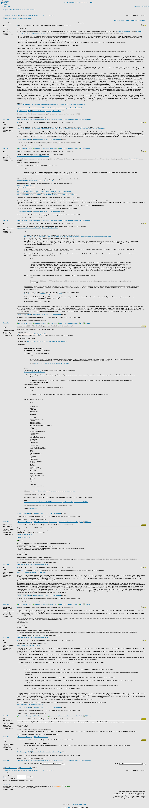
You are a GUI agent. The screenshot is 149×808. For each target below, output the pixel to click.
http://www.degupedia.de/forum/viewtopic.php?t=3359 (32, 334)
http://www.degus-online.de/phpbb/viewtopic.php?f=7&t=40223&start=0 (46, 341)
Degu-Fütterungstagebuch (24, 111)
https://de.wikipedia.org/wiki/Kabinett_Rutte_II (30, 704)
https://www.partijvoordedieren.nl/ (26, 185)
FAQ (66, 2)
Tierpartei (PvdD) (133, 159)
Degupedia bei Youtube (38, 111)
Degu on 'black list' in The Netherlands (34, 372)
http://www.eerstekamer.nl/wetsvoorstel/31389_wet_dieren (33, 156)
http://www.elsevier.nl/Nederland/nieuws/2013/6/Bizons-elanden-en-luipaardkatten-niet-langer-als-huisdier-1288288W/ (49, 108)
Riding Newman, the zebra (24, 534)
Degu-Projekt (74, 804)
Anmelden (146, 6)
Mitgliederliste (6, 6)
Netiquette (73, 2)
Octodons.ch (82, 804)
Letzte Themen (89, 2)
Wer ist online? (7, 784)
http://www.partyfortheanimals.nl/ (26, 187)
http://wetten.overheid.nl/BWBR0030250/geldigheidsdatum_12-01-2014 (43, 294)
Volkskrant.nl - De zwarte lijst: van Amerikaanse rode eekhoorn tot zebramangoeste (52, 491)
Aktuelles (18, 15)
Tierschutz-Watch (32, 508)
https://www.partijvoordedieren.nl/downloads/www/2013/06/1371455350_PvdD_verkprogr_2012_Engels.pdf (47, 194)
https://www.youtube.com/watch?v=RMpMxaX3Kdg (31, 572)
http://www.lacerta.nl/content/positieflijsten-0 (29, 645)
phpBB (70, 807)
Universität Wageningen (123, 31)
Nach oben (6, 119)
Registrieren (137, 6)
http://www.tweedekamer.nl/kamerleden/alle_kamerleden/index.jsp (35, 180)
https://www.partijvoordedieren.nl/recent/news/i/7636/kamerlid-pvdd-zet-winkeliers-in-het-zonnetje (44, 191)
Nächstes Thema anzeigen (138, 20)
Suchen (80, 2)
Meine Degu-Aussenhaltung (53, 111)
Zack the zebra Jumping (23, 537)
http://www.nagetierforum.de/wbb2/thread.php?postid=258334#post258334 (37, 228)
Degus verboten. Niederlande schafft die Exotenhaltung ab (19, 9)
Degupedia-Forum (10, 15)
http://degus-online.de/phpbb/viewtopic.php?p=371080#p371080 (51, 363)
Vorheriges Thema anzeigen (121, 20)
